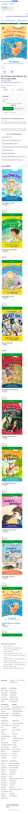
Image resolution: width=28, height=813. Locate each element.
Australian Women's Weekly (6, 725)
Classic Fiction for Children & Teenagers (11, 649)
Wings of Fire (15, 755)
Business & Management (13, 765)
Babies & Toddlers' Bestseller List (18, 706)
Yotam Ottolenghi (4, 797)
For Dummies (3, 733)
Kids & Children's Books (8, 646)
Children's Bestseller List (16, 708)
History (10, 776)
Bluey (2, 727)
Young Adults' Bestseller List (17, 711)
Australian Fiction (12, 780)
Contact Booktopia (4, 692)
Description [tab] (4, 118)
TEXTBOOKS (13, 16)
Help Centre (9, 1)
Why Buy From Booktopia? (6, 708)
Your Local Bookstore (5, 706)
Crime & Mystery (12, 782)
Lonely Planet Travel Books (6, 744)
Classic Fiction (12, 784)
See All (24, 166)
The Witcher (14, 753)
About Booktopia (4, 704)
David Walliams (4, 767)
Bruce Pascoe (3, 765)
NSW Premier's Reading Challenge (10, 660)
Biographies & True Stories (14, 763)
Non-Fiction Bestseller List (17, 715)
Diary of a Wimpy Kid (16, 729)
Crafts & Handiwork (13, 769)
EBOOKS (18, 16)
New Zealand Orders (13, 701)
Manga (10, 791)
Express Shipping (13, 694)
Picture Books (12, 793)
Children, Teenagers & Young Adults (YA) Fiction (13, 647)
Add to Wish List (19, 108)
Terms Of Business (4, 694)
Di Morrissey (3, 769)
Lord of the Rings (15, 740)
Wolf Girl (14, 757)
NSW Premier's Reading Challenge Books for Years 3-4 (14, 668)
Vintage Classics (4, 755)
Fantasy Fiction (12, 787)
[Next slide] (2, 638)
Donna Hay (3, 771)
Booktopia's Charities (5, 713)
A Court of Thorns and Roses (17, 723)
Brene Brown (3, 763)
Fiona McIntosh (4, 774)
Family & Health (12, 771)
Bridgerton (14, 727)
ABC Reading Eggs (4, 723)
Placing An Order (4, 690)
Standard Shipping (13, 692)
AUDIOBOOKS (23, 16)
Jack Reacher (14, 733)
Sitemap (2, 701)
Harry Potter (3, 738)
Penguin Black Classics (5, 749)
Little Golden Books (5, 742)
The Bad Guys (15, 746)
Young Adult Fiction (13, 795)
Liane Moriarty (4, 780)
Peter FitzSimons (4, 784)
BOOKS (9, 16)
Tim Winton (3, 793)
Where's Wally (3, 757)
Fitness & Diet (12, 774)
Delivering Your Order (14, 699)
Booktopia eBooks (4, 715)
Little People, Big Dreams (17, 738)
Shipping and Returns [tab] (19, 118)
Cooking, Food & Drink (13, 767)
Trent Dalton (3, 795)
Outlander (14, 744)
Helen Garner (3, 776)
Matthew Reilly (4, 782)
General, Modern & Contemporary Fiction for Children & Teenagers (14, 656)
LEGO (2, 740)
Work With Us (3, 717)
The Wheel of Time (16, 751)
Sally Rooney (3, 787)
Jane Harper (3, 778)
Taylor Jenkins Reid (4, 791)
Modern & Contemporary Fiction (15, 789)
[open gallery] (3, 67)
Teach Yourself (4, 753)
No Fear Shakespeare (5, 746)
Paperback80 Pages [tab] (6, 90)
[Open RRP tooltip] (8, 99)
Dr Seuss (2, 731)
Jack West (14, 736)
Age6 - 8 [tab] (12, 90)
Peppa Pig (3, 751)
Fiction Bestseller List (16, 713)
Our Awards (3, 711)
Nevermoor (14, 742)
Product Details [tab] (10, 118)
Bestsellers (14, 704)
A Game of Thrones (16, 725)
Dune (13, 731)
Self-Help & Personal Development (15, 778)
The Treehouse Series (16, 749)
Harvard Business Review (5, 736)
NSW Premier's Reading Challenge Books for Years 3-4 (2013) (15, 662)
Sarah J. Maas (3, 789)
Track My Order (3, 1)
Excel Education (4, 729)
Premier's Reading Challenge (19, 658)
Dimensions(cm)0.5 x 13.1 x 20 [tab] (21, 90)
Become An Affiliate (5, 699)
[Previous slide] (5, 638)
